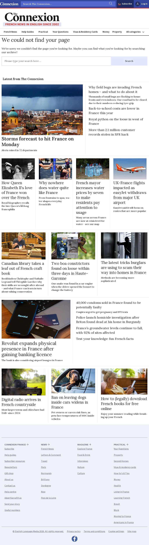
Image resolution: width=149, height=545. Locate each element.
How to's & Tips (122, 473)
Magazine (82, 444)
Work (116, 510)
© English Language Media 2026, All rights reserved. (38, 531)
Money (106, 31)
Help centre (10, 491)
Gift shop (9, 473)
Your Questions (60, 31)
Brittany (45, 479)
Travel (44, 461)
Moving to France (122, 516)
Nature (80, 467)
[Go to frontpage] (32, 19)
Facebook (74, 539)
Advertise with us (13, 498)
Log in (144, 3)
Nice (43, 491)
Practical (43, 31)
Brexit (117, 504)
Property (117, 31)
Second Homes (121, 461)
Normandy (46, 473)
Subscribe (127, 3)
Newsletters (11, 467)
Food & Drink (83, 455)
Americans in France (124, 522)
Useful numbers (12, 510)
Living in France (121, 491)
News (44, 444)
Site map (131, 531)
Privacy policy (73, 531)
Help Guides (28, 31)
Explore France (84, 448)
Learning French (122, 498)
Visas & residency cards (125, 467)
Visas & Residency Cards (85, 31)
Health (117, 485)
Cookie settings (116, 531)
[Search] (110, 4)
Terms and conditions (94, 531)
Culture (81, 473)
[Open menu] (136, 31)
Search (129, 61)
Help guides (10, 455)
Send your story (12, 504)
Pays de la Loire (48, 498)
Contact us (10, 485)
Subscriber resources (15, 461)
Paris (43, 467)
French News (10, 31)
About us (9, 479)
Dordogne (46, 485)
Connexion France (15, 444)
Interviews (82, 461)
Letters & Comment (51, 455)
